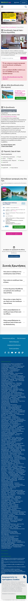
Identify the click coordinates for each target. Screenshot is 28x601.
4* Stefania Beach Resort (5, 396)
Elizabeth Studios (13, 397)
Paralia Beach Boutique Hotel (6, 425)
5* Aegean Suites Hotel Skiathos (7, 519)
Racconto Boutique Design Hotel (17, 438)
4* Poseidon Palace (4, 368)
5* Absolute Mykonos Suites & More (7, 428)
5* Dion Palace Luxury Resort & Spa (17, 378)
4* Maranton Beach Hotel (5, 378)
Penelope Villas (4, 495)
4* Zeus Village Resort (5, 534)
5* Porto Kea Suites (22, 467)
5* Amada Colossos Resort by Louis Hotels (17, 528)
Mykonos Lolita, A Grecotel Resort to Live (8, 523)
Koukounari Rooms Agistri (11, 442)
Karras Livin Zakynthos (5, 520)
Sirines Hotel (13, 410)
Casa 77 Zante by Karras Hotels (17, 466)
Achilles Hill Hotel (15, 416)
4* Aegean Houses (4, 503)
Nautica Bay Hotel (4, 370)
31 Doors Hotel (4, 463)
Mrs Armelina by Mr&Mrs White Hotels (19, 511)
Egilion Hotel (3, 415)
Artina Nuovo (22, 474)
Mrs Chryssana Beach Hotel (16, 405)
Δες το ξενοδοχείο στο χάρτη (9, 116)
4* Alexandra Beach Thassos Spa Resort (8, 433)
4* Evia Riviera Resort (5, 376)
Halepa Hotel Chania (4, 505)
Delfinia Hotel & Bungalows (6, 508)
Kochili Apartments (12, 427)
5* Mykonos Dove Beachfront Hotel (7, 497)
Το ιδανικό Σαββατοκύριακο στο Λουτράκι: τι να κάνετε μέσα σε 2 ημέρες (12, 560)
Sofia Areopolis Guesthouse (6, 540)
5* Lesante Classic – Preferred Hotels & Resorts (9, 516)
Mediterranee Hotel (18, 446)
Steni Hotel (23, 450)
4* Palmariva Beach (4, 390)
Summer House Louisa (20, 463)
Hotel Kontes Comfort (5, 491)
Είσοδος (17, 2)
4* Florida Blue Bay (10, 379)
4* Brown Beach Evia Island (17, 389)
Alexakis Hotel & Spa (11, 463)
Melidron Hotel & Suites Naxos (19, 457)
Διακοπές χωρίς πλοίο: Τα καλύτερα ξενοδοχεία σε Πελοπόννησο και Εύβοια (13, 562)
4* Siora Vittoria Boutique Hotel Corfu (16, 421)
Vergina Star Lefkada (5, 454)
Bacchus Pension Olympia (15, 444)
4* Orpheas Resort (4, 515)
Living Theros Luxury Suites (20, 485)
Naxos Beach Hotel (21, 479)
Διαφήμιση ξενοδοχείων (14, 345)
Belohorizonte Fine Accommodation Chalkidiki (9, 532)
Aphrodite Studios (21, 445)
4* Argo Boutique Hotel (20, 472)
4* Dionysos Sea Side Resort (6, 511)
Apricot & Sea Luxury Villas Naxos (16, 520)
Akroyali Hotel (3, 408)
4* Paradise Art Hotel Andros (19, 393)
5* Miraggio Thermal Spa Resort (7, 413)
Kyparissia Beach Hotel (5, 449)
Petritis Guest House (13, 454)
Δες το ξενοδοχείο (20, 98)
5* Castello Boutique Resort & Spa (18, 476)
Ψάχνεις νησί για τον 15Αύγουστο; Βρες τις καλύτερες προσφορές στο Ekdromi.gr (13, 572)
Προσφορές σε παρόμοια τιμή (14, 233)
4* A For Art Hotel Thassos (5, 429)
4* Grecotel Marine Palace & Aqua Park (17, 366)
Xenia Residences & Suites (16, 508)
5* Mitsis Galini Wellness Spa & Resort (7, 367)
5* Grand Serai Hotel (4, 369)
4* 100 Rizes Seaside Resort (6, 417)
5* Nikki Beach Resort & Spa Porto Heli (14, 407)
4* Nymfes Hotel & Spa (5, 397)
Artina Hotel (20, 439)
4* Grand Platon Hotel (21, 376)
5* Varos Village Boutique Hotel (7, 499)
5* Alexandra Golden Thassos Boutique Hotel (9, 411)
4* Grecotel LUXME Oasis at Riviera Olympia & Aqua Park (11, 395)
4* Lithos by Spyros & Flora (16, 498)
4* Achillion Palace (11, 469)
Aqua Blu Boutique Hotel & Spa (6, 489)
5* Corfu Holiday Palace (17, 384)
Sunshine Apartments (5, 426)
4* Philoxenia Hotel (14, 396)
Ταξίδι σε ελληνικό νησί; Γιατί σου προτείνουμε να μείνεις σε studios (13, 558)
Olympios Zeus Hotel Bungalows (20, 458)
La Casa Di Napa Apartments (15, 450)
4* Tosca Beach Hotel (5, 374)
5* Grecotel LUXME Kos (5, 366)
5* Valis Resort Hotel (19, 367)
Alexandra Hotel (4, 448)
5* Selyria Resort (19, 383)
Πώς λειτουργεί (21, 338)
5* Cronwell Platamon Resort (15, 369)
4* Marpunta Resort (15, 398)
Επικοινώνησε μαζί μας (8, 338)
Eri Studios (3, 479)
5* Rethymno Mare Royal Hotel (20, 514)
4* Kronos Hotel (21, 380)
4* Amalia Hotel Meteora (11, 415)
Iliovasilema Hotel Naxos (16, 510)
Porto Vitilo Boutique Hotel (6, 398)
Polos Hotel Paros (4, 470)
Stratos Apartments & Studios (6, 468)
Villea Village (3, 492)
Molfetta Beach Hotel (21, 493)
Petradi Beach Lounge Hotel (6, 502)
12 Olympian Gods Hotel (5, 392)
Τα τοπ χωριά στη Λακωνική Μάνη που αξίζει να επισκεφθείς (11, 570)
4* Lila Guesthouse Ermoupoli (6, 544)
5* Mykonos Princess (4, 475)
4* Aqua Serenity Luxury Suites (6, 527)
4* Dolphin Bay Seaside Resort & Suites (8, 383)
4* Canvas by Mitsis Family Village (7, 481)
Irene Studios (15, 387)
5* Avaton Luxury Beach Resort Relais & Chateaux (10, 536)
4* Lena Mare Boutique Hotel (14, 486)
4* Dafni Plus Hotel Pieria (18, 519)
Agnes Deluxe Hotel (4, 460)
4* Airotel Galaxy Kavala (5, 410)
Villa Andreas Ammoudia (16, 451)
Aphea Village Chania (5, 533)
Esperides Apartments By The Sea (7, 457)
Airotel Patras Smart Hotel (5, 423)
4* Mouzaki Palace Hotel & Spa (14, 385)
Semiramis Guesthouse (14, 422)
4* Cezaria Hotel (16, 413)
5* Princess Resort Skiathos (6, 438)
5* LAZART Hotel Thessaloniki (6, 464)
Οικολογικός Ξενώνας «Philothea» (18, 431)
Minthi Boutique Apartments (12, 432)
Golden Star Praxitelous (5, 402)
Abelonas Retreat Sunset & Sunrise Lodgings (9, 531)
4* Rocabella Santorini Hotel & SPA (7, 484)
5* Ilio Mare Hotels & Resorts (6, 375)
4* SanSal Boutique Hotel (17, 468)
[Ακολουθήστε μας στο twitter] (15, 352)
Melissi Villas (11, 501)
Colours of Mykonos (11, 495)
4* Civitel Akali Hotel (5, 487)
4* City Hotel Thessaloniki (16, 423)
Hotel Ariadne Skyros (5, 513)
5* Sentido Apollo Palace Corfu (15, 475)
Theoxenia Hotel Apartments (6, 389)
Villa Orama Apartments (5, 461)
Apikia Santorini (13, 493)
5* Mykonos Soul (17, 496)
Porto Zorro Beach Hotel (13, 390)
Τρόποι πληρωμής (14, 341)
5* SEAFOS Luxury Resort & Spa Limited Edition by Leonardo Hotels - (20, 93)
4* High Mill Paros (22, 401)
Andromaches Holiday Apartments (7, 496)
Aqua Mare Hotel (13, 491)
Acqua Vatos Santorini (14, 426)
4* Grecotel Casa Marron (16, 364)
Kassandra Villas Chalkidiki (5, 545)
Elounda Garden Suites (19, 484)
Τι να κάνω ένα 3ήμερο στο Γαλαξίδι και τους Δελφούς (10, 569)
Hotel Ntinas (19, 427)
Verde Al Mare (15, 464)
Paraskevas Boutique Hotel (6, 476)
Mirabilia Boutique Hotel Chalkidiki (7, 434)
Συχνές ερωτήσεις (14, 348)
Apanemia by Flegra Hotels (6, 405)
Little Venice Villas (20, 523)
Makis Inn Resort (14, 478)
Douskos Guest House (20, 492)
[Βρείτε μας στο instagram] (8, 352)
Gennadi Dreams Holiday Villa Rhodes (8, 543)
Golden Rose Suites (4, 427)
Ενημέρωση (24, 58)
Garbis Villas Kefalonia (5, 420)
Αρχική (3, 27)
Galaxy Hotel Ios (21, 454)
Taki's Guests (3, 542)
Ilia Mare (11, 458)
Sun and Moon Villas (4, 452)
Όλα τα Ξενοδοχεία (11, 27)
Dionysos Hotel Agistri (21, 491)
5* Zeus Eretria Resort (19, 373)
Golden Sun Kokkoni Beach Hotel (7, 393)
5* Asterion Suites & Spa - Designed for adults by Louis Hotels (12, 490)
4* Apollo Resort (4, 509)
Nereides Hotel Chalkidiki (16, 540)
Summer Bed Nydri (14, 521)
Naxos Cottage (21, 513)
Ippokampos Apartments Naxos (6, 504)
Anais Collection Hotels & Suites (7, 462)
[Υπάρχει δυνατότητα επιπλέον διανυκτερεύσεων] (18, 207)
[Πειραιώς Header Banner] (14, 18)
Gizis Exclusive (3, 472)
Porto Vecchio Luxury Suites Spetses (7, 537)
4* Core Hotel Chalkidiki (12, 439)
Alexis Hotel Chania (4, 486)
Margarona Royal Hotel (22, 397)
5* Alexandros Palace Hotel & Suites (7, 485)
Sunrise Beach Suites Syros (5, 510)
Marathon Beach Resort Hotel (6, 435)
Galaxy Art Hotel (4, 439)
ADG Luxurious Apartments (6, 416)
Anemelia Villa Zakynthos (5, 522)
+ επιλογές (14, 210)
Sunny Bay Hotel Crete (19, 443)
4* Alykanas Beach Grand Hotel (6, 387)
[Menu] (2, 7)
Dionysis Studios (15, 425)
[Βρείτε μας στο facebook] (5, 352)
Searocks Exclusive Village (16, 429)
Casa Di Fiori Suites (12, 503)
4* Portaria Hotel (12, 414)
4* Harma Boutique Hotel (5, 478)
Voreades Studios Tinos (21, 542)
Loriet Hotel (3, 442)
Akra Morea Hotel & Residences (16, 392)
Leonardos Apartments (16, 417)
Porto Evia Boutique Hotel (14, 399)
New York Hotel (4, 469)
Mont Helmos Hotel (20, 419)
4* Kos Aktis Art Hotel (13, 480)
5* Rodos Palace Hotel (5, 401)
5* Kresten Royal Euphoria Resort (7, 483)
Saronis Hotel (21, 426)
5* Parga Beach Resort (5, 450)
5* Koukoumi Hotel (4, 474)
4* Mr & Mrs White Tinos (12, 391)
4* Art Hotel (16, 499)
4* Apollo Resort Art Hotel (6, 431)
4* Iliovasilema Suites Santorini (20, 420)
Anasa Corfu (20, 478)
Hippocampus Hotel (4, 480)
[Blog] (22, 352)
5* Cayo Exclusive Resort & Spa (12, 467)
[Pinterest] (19, 352)
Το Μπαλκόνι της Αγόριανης (20, 428)
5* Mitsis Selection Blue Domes (20, 470)
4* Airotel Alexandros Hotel (12, 445)
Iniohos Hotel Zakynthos (13, 505)
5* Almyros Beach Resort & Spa (11, 479)
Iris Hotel (11, 420)
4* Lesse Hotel (21, 390)
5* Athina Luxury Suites (20, 469)
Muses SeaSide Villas (13, 401)
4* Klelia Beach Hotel (5, 380)
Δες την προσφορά (18, 227)
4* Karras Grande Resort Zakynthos (13, 408)
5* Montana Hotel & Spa (13, 368)
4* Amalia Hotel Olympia (5, 403)
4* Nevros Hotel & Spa (5, 458)
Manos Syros (3, 432)
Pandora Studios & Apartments (15, 533)
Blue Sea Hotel (3, 407)
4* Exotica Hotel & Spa (14, 374)
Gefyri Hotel (3, 467)
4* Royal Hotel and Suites (14, 449)
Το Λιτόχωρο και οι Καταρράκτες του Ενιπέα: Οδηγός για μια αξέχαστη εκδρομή (13, 567)
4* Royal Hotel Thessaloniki (6, 548)
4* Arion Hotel (3, 379)
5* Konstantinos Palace (17, 546)
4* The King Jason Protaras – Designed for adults (9, 538)
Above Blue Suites (21, 411)
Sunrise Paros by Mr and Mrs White (7, 514)
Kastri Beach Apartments (11, 542)
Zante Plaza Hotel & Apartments (7, 381)
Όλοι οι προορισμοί (4, 553)
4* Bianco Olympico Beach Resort (7, 372)
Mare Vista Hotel (4, 391)
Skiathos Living (18, 437)
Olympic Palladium (4, 501)
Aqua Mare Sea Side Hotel (16, 440)
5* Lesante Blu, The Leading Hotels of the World (9, 507)
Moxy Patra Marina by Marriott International (9, 404)
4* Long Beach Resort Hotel (13, 370)
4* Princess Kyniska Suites (5, 444)
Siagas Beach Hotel (14, 386)
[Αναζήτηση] (26, 7)
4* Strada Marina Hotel (11, 492)
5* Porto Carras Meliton (5, 386)
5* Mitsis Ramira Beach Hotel (14, 474)
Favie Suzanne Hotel (14, 402)
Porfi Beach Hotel (12, 515)
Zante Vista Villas (18, 526)
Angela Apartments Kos (12, 509)
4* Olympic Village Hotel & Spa (6, 384)
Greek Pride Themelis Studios (6, 455)
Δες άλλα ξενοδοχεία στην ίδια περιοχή (13, 78)
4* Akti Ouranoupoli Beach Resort (7, 446)
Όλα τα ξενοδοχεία (4, 550)
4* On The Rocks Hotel (14, 513)
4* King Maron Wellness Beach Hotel (7, 443)
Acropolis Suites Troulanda (6, 466)
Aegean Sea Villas (18, 497)
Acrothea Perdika (19, 433)
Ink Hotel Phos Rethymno (5, 530)
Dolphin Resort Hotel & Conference (7, 526)
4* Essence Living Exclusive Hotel (15, 452)
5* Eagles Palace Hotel (16, 502)
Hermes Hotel (10, 470)
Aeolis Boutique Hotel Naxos (17, 409)
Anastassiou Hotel (19, 448)
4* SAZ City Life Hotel (5, 399)
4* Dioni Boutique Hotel (20, 410)
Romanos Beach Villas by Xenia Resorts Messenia (9, 539)
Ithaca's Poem (17, 434)
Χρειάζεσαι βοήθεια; (14, 256)
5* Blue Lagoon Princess (19, 379)
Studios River (3, 445)
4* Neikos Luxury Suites (11, 419)
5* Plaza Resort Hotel (11, 472)
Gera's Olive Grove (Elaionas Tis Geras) (8, 437)
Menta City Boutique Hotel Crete (7, 517)
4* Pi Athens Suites (16, 455)
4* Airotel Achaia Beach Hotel (17, 375)
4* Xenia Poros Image (13, 380)
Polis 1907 (16, 517)
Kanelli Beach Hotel (4, 385)
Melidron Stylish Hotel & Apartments (18, 545)
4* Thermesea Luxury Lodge (13, 473)
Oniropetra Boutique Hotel (6, 409)
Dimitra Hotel (15, 527)
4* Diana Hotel (3, 419)
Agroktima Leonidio (4, 421)
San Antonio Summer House (6, 451)
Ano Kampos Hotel (17, 462)
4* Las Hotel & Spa (11, 448)
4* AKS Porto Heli (13, 376)
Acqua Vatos (22, 449)
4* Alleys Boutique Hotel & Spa (6, 546)
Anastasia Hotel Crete (5, 528)
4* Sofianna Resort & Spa (5, 525)
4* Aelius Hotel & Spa (5, 422)
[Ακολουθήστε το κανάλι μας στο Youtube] (12, 352)
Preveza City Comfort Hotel (14, 460)
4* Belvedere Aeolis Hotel (5, 440)
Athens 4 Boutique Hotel (15, 461)
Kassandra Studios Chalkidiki (18, 544)
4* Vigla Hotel (15, 504)
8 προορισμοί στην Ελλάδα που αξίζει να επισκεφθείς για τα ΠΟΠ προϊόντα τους (12, 565)
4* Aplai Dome (16, 483)
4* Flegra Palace (4, 473)
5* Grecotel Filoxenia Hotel (6, 364)
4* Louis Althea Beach (15, 525)
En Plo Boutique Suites (5, 493)
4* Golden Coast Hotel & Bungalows (7, 373)
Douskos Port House (4, 414)
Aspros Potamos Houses (5, 521)
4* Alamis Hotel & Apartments (6, 456)
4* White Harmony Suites (5, 498)
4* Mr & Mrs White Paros (17, 456)
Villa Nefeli (21, 473)
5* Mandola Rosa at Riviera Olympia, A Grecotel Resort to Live (12, 363)
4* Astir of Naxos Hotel (19, 501)
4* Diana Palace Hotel (20, 414)
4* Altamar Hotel (22, 396)
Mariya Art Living (13, 487)
